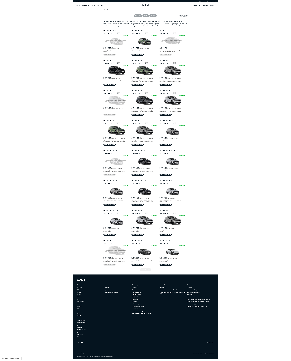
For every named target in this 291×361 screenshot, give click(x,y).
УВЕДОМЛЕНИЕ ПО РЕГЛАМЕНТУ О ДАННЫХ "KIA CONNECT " (101, 356)
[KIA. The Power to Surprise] (81, 280)
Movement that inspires (193, 289)
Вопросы (134, 301)
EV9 (78, 332)
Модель (137, 15)
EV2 (78, 289)
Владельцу (100, 5)
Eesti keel (213, 1)
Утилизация (135, 299)
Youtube (82, 342)
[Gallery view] (183, 16)
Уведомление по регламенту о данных (141, 313)
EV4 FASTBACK (81, 301)
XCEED (78, 294)
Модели (78, 5)
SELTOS (79, 315)
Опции (153, 15)
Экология (189, 294)
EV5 (78, 325)
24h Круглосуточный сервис (139, 304)
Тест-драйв (78, 1)
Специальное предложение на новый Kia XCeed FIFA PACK (173, 293)
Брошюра (91, 1)
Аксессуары (135, 287)
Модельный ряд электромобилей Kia (169, 289)
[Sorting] (180, 16)
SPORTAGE (80, 318)
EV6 (78, 313)
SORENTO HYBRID (81, 329)
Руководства (135, 308)
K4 (78, 308)
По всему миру (210, 342)
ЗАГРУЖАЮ (145, 269)
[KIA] (145, 5)
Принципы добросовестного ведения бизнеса (198, 299)
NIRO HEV (79, 304)
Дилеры (93, 5)
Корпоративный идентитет (193, 292)
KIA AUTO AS (104, 10)
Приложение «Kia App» (138, 311)
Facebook (78, 342)
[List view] (186, 16)
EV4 (78, 299)
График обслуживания (138, 297)
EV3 (78, 297)
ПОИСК (212, 5)
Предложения (85, 5)
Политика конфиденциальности (195, 304)
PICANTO (79, 287)
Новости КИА (196, 5)
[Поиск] (207, 1)
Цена (145, 15)
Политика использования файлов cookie (197, 306)
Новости (85, 1)
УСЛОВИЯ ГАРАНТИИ (82, 356)
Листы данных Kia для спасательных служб (198, 301)
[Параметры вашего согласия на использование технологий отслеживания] (11, 358)
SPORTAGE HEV (81, 320)
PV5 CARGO (80, 334)
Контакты (189, 297)
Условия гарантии (136, 294)
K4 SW (78, 311)
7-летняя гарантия (136, 292)
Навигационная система (138, 306)
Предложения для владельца (139, 289)
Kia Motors (189, 287)
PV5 (78, 336)
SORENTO (79, 327)
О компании (205, 5)
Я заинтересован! (109, 54)
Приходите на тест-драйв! (111, 292)
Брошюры (107, 289)
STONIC (79, 292)
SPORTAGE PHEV (81, 322)
